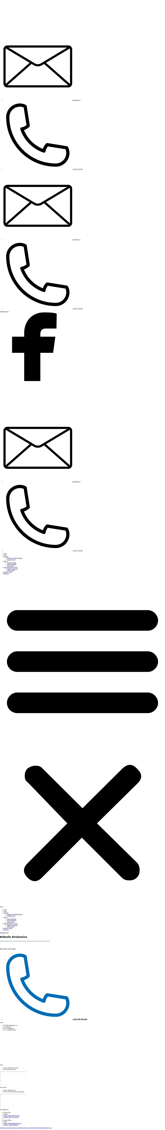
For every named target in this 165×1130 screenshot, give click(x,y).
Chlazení (5, 556)
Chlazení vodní (11, 559)
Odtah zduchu (11, 570)
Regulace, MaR (7, 572)
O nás (5, 555)
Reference (6, 573)
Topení (5, 561)
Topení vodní (10, 566)
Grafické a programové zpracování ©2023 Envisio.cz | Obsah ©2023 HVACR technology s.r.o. (26, 1128)
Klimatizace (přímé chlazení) (14, 558)
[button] (82, 742)
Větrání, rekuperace (12, 569)
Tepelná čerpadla (11, 563)
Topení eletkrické (11, 564)
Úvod (5, 553)
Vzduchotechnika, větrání (10, 567)
